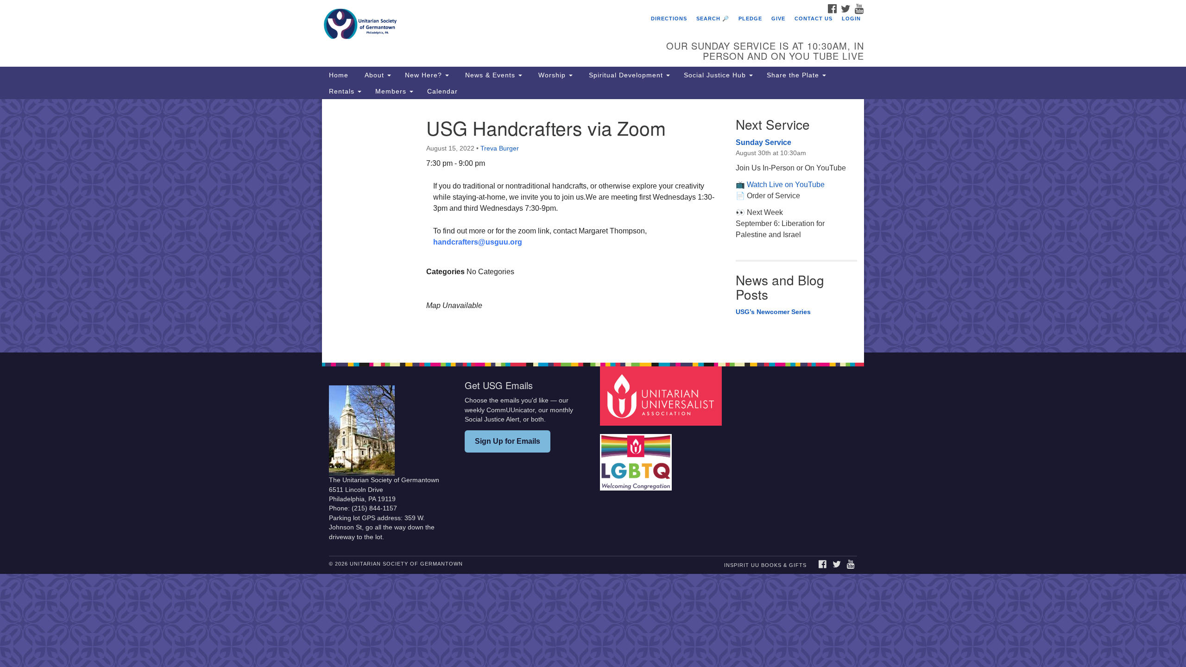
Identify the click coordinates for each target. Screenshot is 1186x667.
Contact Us (814, 18)
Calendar (442, 91)
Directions (669, 18)
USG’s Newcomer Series (773, 311)
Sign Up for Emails (507, 441)
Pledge (750, 18)
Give (778, 18)
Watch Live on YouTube (786, 185)
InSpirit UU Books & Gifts (765, 565)
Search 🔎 (712, 18)
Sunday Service (763, 142)
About (374, 75)
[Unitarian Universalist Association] (662, 395)
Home (338, 75)
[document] (593, 225)
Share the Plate (794, 75)
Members (392, 91)
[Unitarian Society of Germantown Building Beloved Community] (480, 25)
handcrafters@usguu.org (477, 242)
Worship (552, 75)
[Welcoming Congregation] (637, 457)
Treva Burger (499, 148)
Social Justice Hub (716, 75)
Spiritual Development (626, 75)
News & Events (490, 75)
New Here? (424, 75)
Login (851, 18)
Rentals (343, 91)
